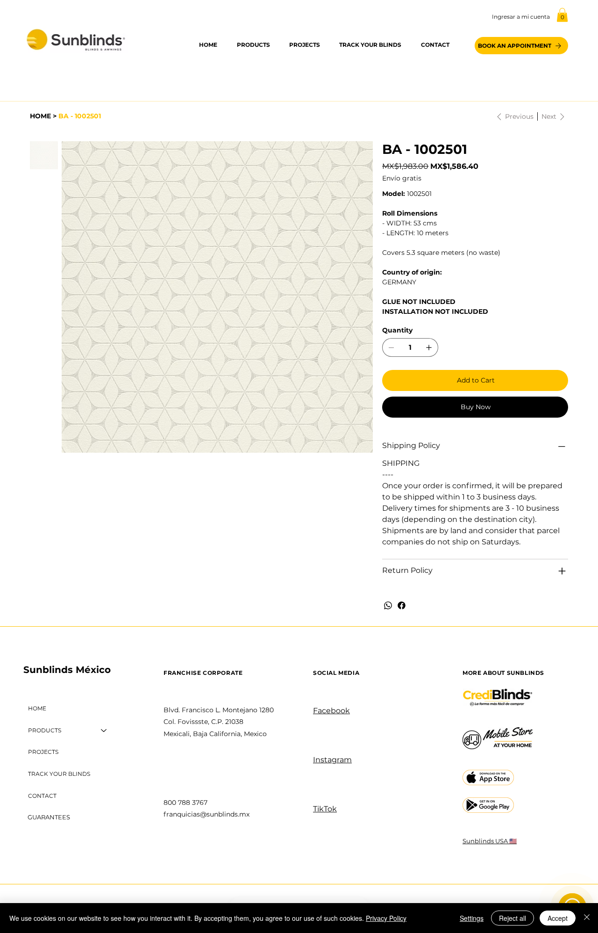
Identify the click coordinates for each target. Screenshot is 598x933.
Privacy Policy (386, 918)
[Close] (586, 918)
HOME (37, 708)
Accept (558, 918)
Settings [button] (472, 918)
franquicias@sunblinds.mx (206, 814)
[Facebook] (401, 605)
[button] (562, 15)
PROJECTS (43, 751)
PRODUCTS (44, 730)
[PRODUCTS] (104, 731)
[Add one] (429, 347)
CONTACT (42, 795)
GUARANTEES (49, 817)
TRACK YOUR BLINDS (59, 773)
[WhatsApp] (388, 605)
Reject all (512, 918)
